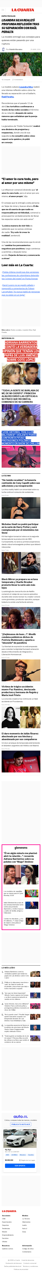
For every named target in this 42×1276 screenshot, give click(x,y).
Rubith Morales (15, 49)
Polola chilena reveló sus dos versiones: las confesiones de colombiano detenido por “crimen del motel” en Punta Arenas (20, 275)
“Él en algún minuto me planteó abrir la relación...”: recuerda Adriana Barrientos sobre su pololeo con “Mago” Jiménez (20, 857)
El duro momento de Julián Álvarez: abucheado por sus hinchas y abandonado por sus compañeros (20, 736)
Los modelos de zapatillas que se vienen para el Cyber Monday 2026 (13, 893)
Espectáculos (8, 16)
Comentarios (18, 80)
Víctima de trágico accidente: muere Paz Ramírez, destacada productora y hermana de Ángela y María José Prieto (20, 691)
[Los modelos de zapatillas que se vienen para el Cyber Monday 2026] (31, 894)
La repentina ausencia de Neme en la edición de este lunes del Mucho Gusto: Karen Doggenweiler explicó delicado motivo (16, 1028)
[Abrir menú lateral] (3, 10)
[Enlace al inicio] (21, 848)
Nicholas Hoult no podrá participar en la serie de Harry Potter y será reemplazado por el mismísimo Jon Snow (20, 528)
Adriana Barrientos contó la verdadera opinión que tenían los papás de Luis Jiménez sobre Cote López (16, 975)
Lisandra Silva (27, 330)
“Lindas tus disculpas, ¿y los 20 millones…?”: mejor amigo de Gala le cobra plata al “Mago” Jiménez (13, 922)
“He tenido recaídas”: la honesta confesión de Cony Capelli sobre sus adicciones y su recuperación (21, 483)
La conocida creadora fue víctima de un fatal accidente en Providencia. (20, 700)
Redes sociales (16, 330)
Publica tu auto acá (21, 1124)
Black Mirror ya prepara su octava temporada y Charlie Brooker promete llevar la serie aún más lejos (20, 583)
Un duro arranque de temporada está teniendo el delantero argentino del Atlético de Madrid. (21, 744)
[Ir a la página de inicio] (23, 9)
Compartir (7, 80)
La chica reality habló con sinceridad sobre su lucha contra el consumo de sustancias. (20, 490)
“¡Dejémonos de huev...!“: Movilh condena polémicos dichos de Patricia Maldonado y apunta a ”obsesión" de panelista (19, 638)
